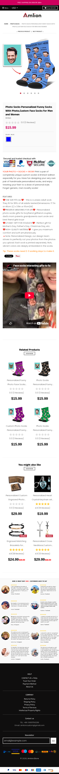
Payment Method (29, 683)
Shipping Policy (29, 701)
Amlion (8, 117)
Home (6, 24)
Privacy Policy (29, 704)
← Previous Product (23, 31)
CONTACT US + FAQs (29, 678)
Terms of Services (29, 707)
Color (9, 134)
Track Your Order (29, 681)
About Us (29, 686)
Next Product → (38, 31)
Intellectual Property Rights (29, 710)
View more (29, 353)
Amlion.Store (33, 758)
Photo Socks (14, 24)
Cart (51, 8)
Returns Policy (29, 698)
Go (53, 740)
